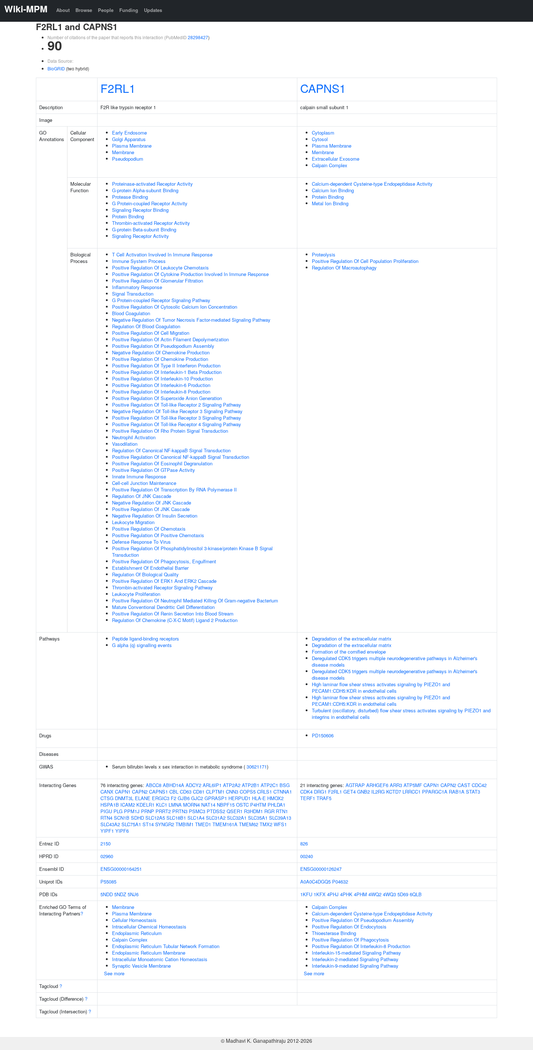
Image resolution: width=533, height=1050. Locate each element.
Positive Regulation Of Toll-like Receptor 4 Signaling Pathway (176, 424)
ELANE (142, 798)
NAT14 (208, 804)
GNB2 (363, 791)
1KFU (306, 894)
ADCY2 (193, 785)
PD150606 (323, 735)
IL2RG (378, 791)
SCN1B (121, 817)
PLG (118, 811)
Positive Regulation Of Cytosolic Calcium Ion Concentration (174, 306)
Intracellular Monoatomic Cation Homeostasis (159, 959)
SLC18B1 (176, 817)
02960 (106, 856)
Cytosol (320, 139)
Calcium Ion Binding (333, 190)
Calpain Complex (329, 165)
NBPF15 (226, 804)
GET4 (349, 791)
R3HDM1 (253, 811)
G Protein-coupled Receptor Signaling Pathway (161, 300)
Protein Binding (128, 216)
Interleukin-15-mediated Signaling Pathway (356, 952)
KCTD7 (393, 791)
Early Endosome (129, 132)
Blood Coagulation (131, 313)
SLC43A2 (110, 824)
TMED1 (203, 824)
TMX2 (266, 824)
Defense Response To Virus (141, 541)
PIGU (106, 811)
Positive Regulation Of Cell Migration (150, 332)
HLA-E (259, 798)
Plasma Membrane (132, 145)
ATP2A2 (231, 785)
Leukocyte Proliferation (136, 593)
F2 (173, 798)
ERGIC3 (160, 798)
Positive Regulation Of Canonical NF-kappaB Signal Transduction (180, 456)
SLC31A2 (216, 817)
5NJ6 (133, 894)
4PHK (346, 894)
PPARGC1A (434, 791)
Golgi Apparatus (129, 139)
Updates (153, 10)
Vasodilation (124, 443)
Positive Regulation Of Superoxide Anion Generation (167, 398)
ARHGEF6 (377, 785)
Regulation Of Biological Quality (145, 574)
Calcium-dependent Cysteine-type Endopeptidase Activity (372, 183)
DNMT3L (124, 798)
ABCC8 (153, 785)
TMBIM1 (184, 824)
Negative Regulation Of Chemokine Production (161, 352)
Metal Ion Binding (330, 203)
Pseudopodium (127, 158)
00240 (306, 856)
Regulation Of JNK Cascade (141, 496)
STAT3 (473, 791)
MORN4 (191, 804)
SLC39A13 (280, 817)
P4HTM (258, 804)
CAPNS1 (323, 87)
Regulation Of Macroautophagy (344, 267)
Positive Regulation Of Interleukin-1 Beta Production (167, 371)
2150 (105, 843)
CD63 (185, 791)
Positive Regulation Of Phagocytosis (350, 939)
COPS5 (248, 791)
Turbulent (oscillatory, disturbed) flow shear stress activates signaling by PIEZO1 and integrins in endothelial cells (401, 713)
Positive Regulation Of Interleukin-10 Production (162, 378)
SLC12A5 (155, 817)
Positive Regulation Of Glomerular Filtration (157, 280)
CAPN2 (140, 791)
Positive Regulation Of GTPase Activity (153, 469)
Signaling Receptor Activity (140, 235)
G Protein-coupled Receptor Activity (149, 203)
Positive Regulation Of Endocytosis (349, 926)
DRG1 (320, 791)
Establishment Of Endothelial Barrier (150, 567)
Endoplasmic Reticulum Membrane (148, 952)
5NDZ (120, 894)
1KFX (320, 894)
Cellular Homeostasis (134, 920)
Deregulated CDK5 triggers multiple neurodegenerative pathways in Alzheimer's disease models (395, 661)
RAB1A (456, 791)
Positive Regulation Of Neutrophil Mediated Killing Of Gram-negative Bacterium (195, 600)
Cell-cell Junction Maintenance (144, 482)
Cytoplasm (323, 132)
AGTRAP (355, 785)
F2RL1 (118, 87)
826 (304, 843)
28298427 (198, 37)
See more (114, 973)
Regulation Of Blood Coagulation (146, 326)
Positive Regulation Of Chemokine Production (160, 358)
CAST (464, 785)
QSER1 (235, 811)
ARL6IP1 (212, 785)
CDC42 (479, 785)
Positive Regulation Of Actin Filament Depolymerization (170, 339)
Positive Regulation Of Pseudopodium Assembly (163, 345)
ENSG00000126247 (321, 868)
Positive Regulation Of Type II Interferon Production (166, 365)
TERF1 (307, 798)
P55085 (108, 881)
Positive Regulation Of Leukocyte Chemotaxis (160, 267)
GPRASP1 (215, 798)
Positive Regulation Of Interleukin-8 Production (161, 391)
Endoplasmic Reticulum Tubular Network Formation (165, 946)
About (63, 10)
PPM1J (132, 811)
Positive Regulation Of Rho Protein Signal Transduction (170, 430)
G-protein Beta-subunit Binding (144, 229)
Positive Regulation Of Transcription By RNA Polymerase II (174, 489)
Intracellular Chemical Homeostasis (149, 926)
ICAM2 (127, 804)
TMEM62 (248, 824)
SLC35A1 (258, 817)
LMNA (175, 804)
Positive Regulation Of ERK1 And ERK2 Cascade (164, 580)
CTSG (106, 798)
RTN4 (106, 817)
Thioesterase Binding (334, 933)
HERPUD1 (239, 798)
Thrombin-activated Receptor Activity (151, 222)
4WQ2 (374, 894)
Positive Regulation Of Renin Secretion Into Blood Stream (173, 613)
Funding (128, 10)
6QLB (416, 894)
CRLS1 (264, 791)
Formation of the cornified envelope (349, 651)
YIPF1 (107, 830)
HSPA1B (109, 804)
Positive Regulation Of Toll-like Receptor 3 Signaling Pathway (176, 417)
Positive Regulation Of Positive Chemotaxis (158, 535)
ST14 (148, 824)
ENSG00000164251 (121, 868)
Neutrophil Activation (134, 437)
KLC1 (161, 804)
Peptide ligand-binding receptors (145, 638)
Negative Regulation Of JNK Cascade (151, 502)
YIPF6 (122, 830)
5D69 (402, 894)
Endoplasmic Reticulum (137, 933)
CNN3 (232, 791)
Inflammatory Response (137, 287)
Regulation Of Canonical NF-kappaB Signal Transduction (171, 450)
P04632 (340, 881)
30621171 (257, 766)
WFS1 (280, 824)
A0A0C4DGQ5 (315, 881)
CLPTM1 (215, 791)
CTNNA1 (282, 791)
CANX (106, 791)
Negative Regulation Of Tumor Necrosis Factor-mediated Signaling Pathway (191, 319)
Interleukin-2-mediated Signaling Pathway (355, 959)
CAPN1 (123, 791)
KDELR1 (145, 804)
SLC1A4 (195, 817)
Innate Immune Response (139, 476)
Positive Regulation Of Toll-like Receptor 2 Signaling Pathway (176, 404)
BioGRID (56, 68)
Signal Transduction (132, 293)
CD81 (198, 791)
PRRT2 (163, 811)
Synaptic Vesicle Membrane (141, 965)
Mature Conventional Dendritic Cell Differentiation (163, 607)
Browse (83, 10)
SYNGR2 (164, 824)
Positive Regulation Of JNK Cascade (151, 509)
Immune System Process (139, 261)
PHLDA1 (276, 804)
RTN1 (282, 811)
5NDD (106, 894)
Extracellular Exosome (335, 158)
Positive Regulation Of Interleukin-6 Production (161, 385)
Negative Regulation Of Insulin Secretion (154, 515)
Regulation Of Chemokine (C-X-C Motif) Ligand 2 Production (174, 620)
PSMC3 (197, 811)
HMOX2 (275, 798)
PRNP (147, 811)
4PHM (360, 894)
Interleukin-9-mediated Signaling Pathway (355, 965)
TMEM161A (224, 824)
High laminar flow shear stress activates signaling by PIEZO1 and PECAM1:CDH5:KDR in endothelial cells (381, 687)
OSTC (242, 804)
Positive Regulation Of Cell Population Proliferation (365, 261)
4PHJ (333, 894)
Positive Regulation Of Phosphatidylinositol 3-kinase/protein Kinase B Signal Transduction (192, 551)
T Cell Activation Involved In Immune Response (162, 254)
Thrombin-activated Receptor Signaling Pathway (162, 587)
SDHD (137, 817)
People (105, 10)
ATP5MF (413, 785)
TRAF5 (324, 798)
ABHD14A (173, 785)
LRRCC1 (411, 791)
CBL (173, 791)
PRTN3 (179, 811)
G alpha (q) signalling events (142, 645)
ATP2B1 (250, 785)
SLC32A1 (237, 817)
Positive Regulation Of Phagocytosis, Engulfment (164, 561)
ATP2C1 (269, 785)
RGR (269, 811)
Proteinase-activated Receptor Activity (152, 183)
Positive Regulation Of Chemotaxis (149, 528)
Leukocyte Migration (133, 522)
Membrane (123, 152)
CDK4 (306, 791)
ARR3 (396, 785)
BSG (285, 785)
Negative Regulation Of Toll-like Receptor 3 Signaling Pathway (177, 411)
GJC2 (197, 798)
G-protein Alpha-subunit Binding (145, 190)
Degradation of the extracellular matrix (352, 638)
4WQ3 (389, 894)
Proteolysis (323, 254)
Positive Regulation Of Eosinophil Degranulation (162, 463)
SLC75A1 (131, 824)
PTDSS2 (216, 811)
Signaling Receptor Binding (140, 209)
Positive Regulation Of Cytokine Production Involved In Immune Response (190, 274)
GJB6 (184, 798)
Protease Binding (130, 196)
